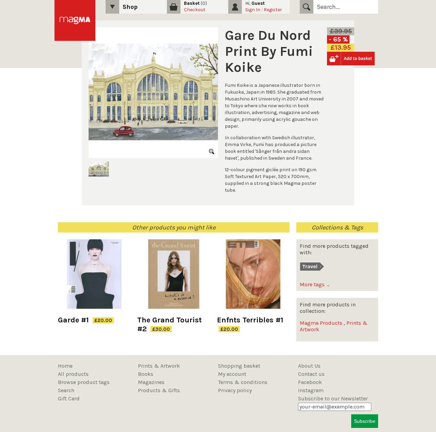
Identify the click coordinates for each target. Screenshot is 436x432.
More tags (315, 284)
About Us (309, 366)
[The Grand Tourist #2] (173, 277)
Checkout (194, 10)
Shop (130, 7)
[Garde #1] (94, 277)
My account (232, 374)
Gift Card (69, 398)
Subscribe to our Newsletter (333, 398)
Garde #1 (73, 320)
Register (273, 10)
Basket (192, 3)
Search (306, 7)
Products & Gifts (159, 390)
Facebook (310, 382)
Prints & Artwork (159, 366)
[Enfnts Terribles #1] (253, 277)
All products (73, 374)
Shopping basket (239, 366)
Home (65, 366)
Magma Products (321, 323)
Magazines (151, 382)
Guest (258, 3)
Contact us (311, 374)
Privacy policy (235, 390)
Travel (309, 266)
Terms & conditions (242, 382)
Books (145, 374)
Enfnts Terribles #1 (250, 320)
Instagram (311, 390)
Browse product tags (84, 382)
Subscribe (364, 421)
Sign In (252, 10)
